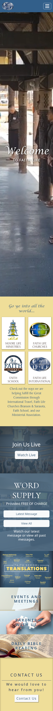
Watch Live (26, 454)
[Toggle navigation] (47, 6)
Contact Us (26, 698)
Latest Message (26, 514)
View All (26, 523)
